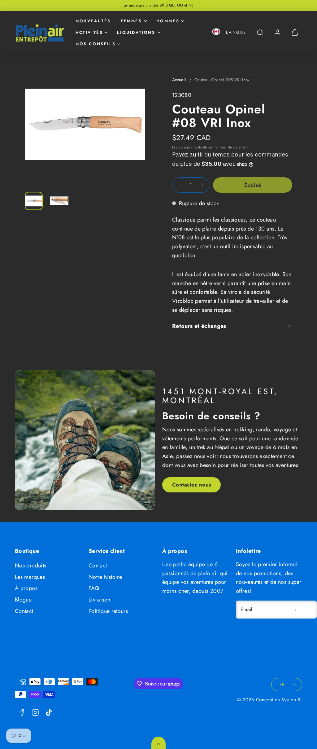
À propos (26, 588)
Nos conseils (95, 44)
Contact (24, 611)
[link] (277, 32)
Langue (236, 32)
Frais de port (183, 147)
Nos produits (30, 566)
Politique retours (108, 611)
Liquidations (136, 32)
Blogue (23, 600)
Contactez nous (191, 484)
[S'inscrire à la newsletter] (295, 610)
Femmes (131, 21)
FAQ (94, 588)
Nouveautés (93, 21)
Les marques (30, 577)
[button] (216, 32)
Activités (89, 32)
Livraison (99, 600)
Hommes (168, 21)
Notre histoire (105, 577)
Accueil (179, 80)
